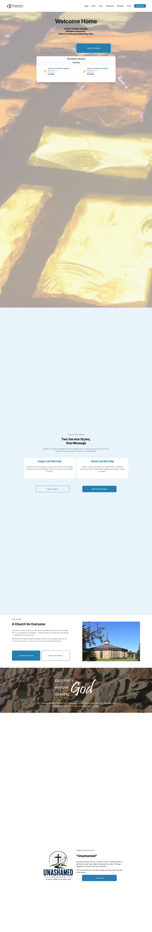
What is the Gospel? (55, 655)
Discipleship (110, 6)
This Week (76, 63)
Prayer (101, 6)
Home (86, 6)
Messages (120, 6)
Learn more (99, 878)
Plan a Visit (140, 6)
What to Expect (52, 489)
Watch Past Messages (99, 489)
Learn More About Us (26, 655)
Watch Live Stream (93, 48)
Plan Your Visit (58, 48)
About (93, 6)
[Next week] (83, 62)
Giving (129, 6)
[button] (56, 71)
